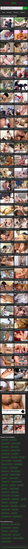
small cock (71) (6, 495)
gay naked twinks (6, 527)
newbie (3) (4, 502)
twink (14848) (18, 464)
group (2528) (5, 506)
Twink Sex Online (6, 534)
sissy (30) (23, 499)
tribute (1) (4, 467)
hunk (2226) (5, 474)
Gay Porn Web (14, 531)
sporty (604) (15, 495)
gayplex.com (5, 524)
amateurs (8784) (14, 488)
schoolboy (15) (6, 453)
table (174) (4, 485)
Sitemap (25, 547)
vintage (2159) (5, 481)
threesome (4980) (15, 474)
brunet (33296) (13, 467)
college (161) (5, 471)
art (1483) (22, 457)
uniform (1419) (6, 443)
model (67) (13, 440)
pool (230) (12, 485)
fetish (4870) (14, 506)
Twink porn (5, 531)
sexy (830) (20, 485)
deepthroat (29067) (7, 464)
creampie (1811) (15, 450)
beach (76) (4, 488)
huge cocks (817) (15, 471)
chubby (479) (5, 450)
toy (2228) (23, 506)
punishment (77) (17, 516)
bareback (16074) (16, 481)
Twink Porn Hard (6, 538)
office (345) (15, 509)
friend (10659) (14, 446)
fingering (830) (5, 509)
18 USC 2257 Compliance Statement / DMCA (11, 547)
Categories (22, 12)
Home (3, 12)
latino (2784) (5, 446)
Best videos (9, 12)
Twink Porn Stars (6, 541)
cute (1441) (14, 457)
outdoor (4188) (16, 443)
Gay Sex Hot (16, 534)
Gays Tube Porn (15, 524)
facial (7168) (14, 492)
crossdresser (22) (6, 516)
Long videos (16, 12)
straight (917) (5, 492)
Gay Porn (15, 527)
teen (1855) (15, 453)
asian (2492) (5, 440)
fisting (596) (15, 499)
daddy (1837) (5, 457)
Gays (14, 3)
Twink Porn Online (18, 538)
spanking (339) (13, 502)
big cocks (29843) (6, 460)
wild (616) (4, 478)
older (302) (14, 513)
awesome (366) (6, 499)
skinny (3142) (5, 513)
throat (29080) (17, 460)
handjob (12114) (13, 478)
